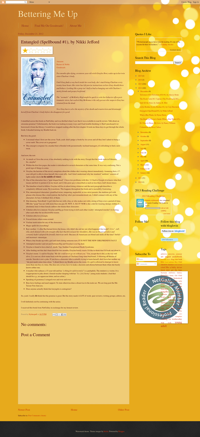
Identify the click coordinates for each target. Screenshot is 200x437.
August (143, 144)
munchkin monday (171, 289)
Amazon (60, 61)
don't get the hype (174, 270)
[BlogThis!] (56, 314)
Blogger (121, 431)
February (143, 168)
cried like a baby (168, 267)
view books (166, 213)
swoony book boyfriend (171, 304)
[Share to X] (59, 314)
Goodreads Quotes (175, 50)
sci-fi (174, 297)
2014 (140, 79)
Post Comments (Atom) (37, 415)
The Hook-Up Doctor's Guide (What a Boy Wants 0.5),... (160, 119)
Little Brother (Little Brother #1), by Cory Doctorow (159, 107)
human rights (173, 281)
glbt (171, 278)
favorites (165, 275)
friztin (106, 431)
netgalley (165, 291)
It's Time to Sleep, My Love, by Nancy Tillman (157, 123)
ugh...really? (166, 313)
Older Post (123, 409)
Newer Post (24, 409)
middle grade (175, 286)
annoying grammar (175, 254)
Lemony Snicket (167, 44)
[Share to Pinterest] (65, 314)
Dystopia (164, 273)
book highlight (169, 262)
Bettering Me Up (48, 13)
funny (172, 275)
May (142, 156)
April (142, 160)
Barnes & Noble (63, 64)
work (169, 323)
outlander (164, 294)
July (142, 148)
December (144, 91)
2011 (140, 178)
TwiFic (179, 311)
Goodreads (61, 67)
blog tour (174, 259)
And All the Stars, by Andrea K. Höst (153, 102)
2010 (140, 182)
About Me (76, 26)
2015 (140, 75)
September (144, 140)
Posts (141, 259)
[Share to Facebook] (62, 314)
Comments (143, 264)
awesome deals (165, 259)
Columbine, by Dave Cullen (150, 127)
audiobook (177, 256)
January (143, 172)
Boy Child (178, 262)
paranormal (172, 294)
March (143, 164)
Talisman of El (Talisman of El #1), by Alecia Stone (159, 94)
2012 (140, 88)
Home (25, 26)
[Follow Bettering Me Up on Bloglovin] (173, 232)
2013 (140, 84)
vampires (178, 316)
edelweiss (172, 273)
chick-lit (164, 264)
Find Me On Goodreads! (49, 26)
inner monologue (171, 284)
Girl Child (178, 275)
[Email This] (53, 314)
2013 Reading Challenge (153, 195)
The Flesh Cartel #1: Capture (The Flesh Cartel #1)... (160, 98)
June (142, 152)
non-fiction (177, 291)
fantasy (179, 273)
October (143, 136)
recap (180, 294)
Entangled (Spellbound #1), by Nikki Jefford (156, 110)
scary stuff (166, 296)
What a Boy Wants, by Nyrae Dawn (153, 115)
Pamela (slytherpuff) (152, 200)
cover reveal (178, 265)
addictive (164, 254)
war (162, 322)
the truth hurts (174, 308)
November (144, 132)
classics (171, 264)
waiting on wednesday (171, 318)
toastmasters (164, 311)
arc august (166, 256)
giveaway (164, 278)
